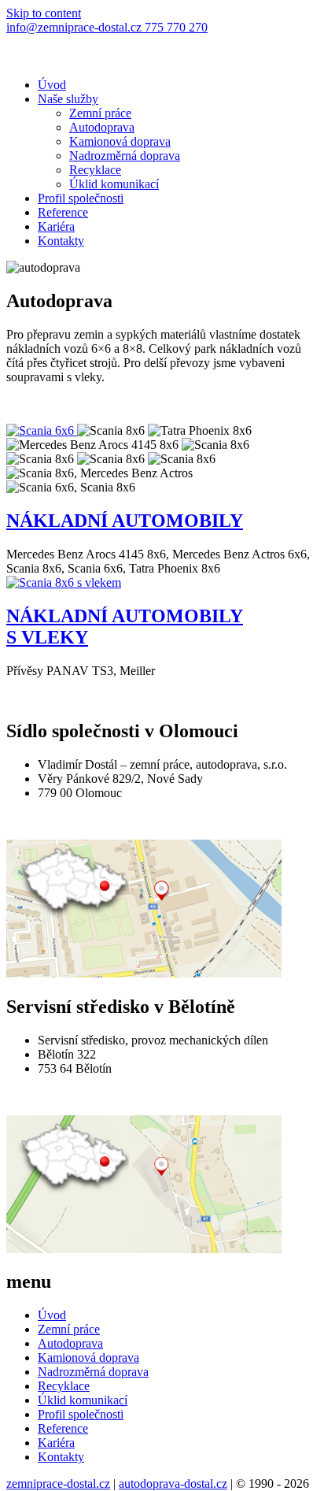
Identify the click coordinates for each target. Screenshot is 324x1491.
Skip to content (43, 13)
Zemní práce (100, 113)
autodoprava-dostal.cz (173, 1483)
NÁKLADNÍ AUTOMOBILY (124, 520)
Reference (63, 212)
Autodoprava (101, 127)
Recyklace (95, 169)
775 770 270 (176, 27)
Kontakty (61, 240)
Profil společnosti (80, 198)
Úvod (52, 84)
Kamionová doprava (120, 141)
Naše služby (68, 99)
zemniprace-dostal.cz (58, 1483)
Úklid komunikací (114, 184)
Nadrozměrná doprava (124, 155)
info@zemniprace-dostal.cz (75, 27)
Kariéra (56, 226)
